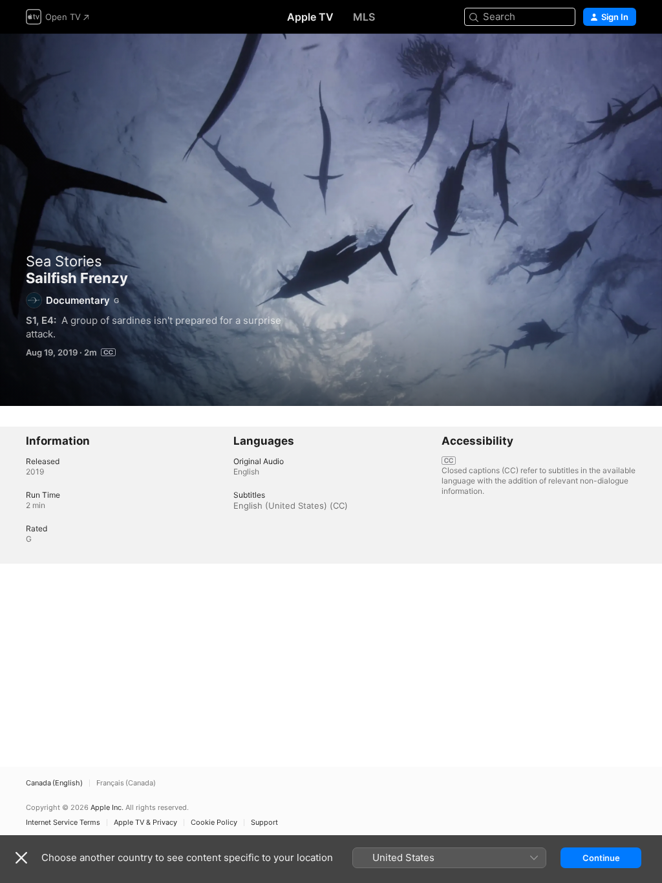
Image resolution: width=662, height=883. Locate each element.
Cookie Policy (214, 822)
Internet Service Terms (63, 822)
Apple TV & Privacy (145, 822)
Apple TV (310, 16)
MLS (364, 16)
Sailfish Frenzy (331, 220)
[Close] (21, 858)
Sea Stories (64, 261)
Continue (601, 858)
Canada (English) (54, 783)
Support (264, 822)
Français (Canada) (126, 783)
